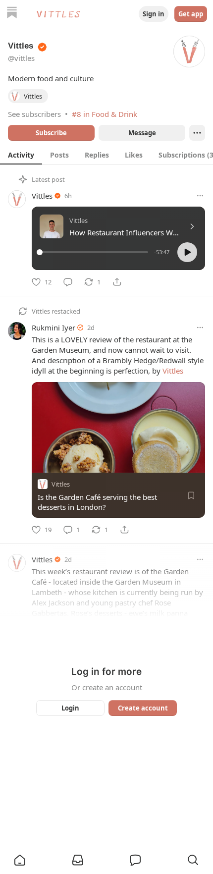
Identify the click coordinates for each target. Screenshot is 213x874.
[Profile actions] (197, 133)
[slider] (94, 252)
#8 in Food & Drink (104, 114)
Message (142, 132)
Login (70, 708)
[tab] (21, 154)
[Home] (12, 13)
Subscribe (51, 132)
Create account (143, 708)
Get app (190, 13)
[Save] (191, 495)
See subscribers (34, 114)
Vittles (42, 196)
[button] (187, 252)
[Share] (116, 282)
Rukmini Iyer (53, 327)
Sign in (153, 13)
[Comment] (67, 282)
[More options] (200, 196)
